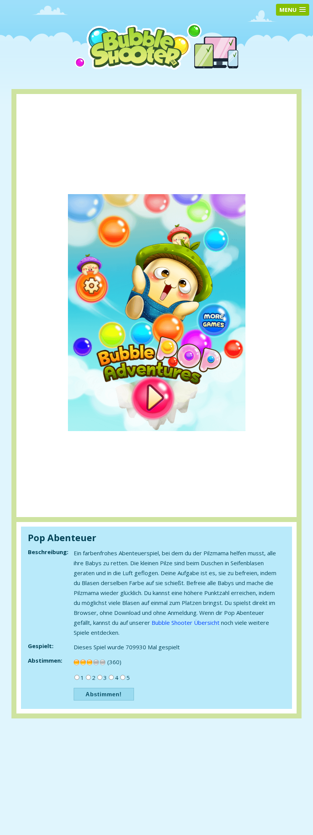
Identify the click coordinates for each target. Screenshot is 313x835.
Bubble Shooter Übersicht (185, 622)
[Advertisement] (157, 115)
